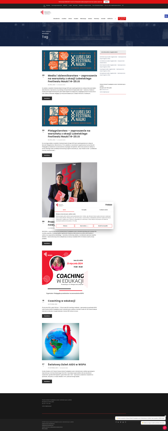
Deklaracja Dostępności (47, 425)
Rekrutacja (83, 18)
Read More (47, 98)
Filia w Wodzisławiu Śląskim (97, 5)
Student (76, 18)
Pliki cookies (45, 428)
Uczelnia (64, 18)
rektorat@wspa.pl (104, 92)
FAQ (44, 5)
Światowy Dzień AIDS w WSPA (67, 364)
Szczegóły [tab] (84, 209)
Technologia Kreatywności (56, 5)
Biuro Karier (75, 5)
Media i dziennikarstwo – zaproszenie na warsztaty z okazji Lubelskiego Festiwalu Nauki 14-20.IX (72, 78)
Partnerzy (96, 18)
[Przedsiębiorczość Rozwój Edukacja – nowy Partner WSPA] (69, 190)
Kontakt (103, 18)
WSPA (43, 31)
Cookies (70, 5)
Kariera (90, 18)
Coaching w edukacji (61, 301)
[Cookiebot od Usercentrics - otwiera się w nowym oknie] (106, 205)
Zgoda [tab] (64, 209)
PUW (45, 6)
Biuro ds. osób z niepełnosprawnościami (113, 5)
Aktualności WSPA (61, 84)
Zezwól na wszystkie (103, 225)
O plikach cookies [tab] (104, 209)
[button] (166, 16)
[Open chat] (165, 428)
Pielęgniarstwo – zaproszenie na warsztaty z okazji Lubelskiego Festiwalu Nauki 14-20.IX (69, 133)
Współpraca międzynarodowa (85, 5)
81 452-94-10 (105, 89)
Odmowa (65, 225)
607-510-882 (122, 18)
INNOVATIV (65, 5)
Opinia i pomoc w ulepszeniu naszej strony (52, 427)
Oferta (70, 18)
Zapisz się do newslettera (48, 423)
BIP (123, 5)
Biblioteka (48, 5)
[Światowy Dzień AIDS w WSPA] (60, 341)
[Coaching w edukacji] (65, 273)
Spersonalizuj (83, 225)
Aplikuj (106, 2)
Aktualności (56, 18)
